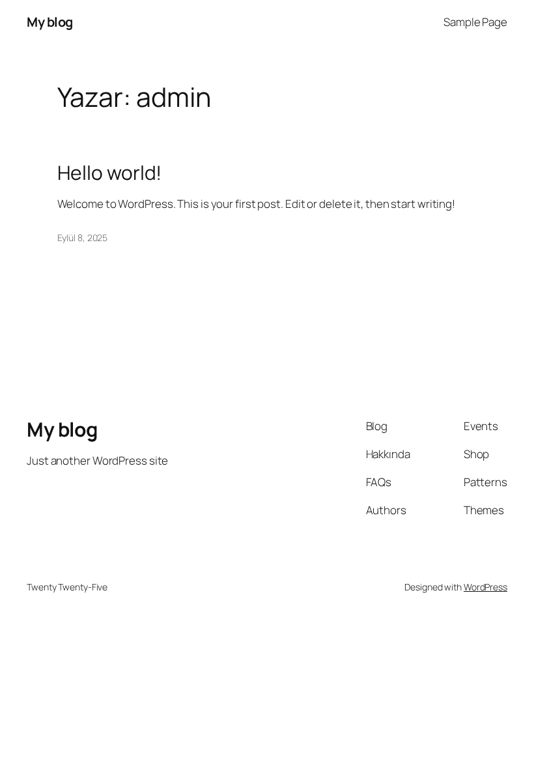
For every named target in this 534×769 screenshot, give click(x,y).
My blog (50, 22)
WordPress (485, 587)
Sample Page (475, 21)
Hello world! (109, 173)
